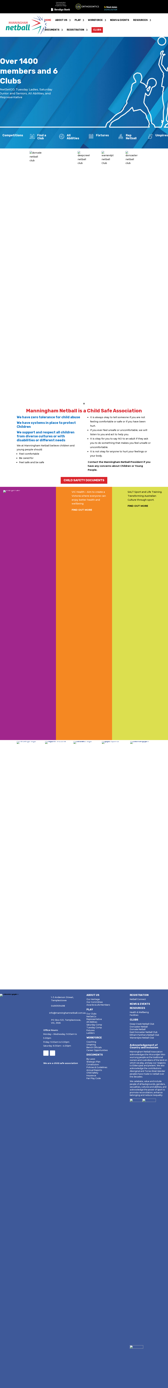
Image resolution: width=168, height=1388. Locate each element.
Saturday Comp (94, 1024)
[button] (84, 404)
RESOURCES (140, 20)
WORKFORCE (95, 20)
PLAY (78, 20)
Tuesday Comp (94, 1027)
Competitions (12, 135)
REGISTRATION (75, 30)
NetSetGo (91, 1016)
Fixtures (102, 135)
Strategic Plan (93, 1061)
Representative (94, 1019)
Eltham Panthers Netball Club (144, 1035)
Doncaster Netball (139, 1026)
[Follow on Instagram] (52, 1053)
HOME (48, 20)
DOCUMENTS (52, 30)
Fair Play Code (93, 1078)
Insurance (91, 1075)
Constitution (92, 1064)
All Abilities (73, 137)
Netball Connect (138, 999)
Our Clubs (91, 1013)
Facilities (134, 1015)
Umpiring (91, 1044)
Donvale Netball (138, 1029)
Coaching (91, 1042)
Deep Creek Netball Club (142, 1024)
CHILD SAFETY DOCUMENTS (84, 480)
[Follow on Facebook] (46, 1053)
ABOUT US (61, 20)
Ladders (90, 1033)
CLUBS (97, 29)
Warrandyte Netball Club (142, 1037)
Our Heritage (93, 999)
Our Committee (94, 1002)
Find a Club (41, 137)
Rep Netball (131, 137)
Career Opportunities (97, 1050)
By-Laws (90, 1059)
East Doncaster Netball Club (143, 1032)
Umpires (161, 135)
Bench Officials (94, 1047)
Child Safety (92, 1072)
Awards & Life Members (98, 1005)
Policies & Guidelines (96, 1067)
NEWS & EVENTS (119, 20)
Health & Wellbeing (139, 1012)
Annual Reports (94, 1070)
